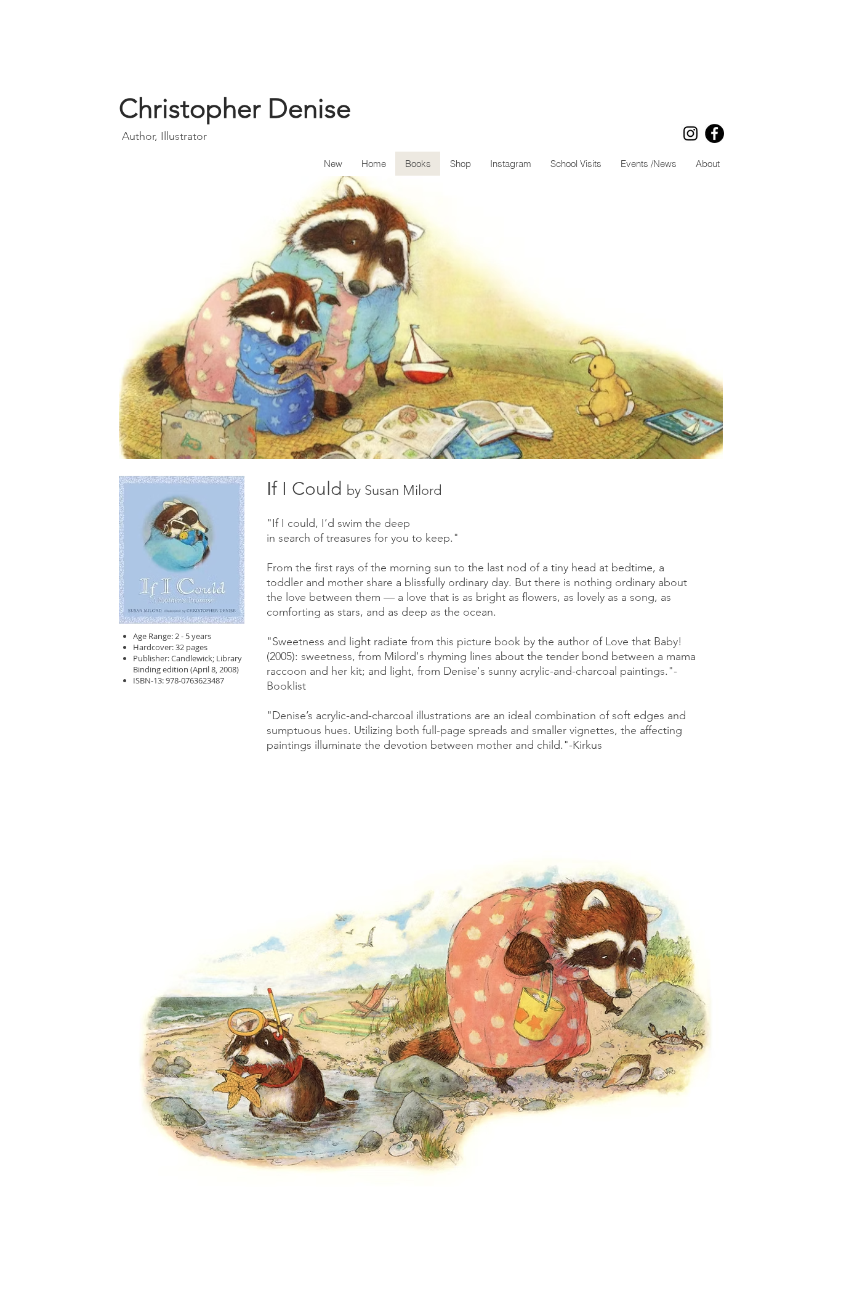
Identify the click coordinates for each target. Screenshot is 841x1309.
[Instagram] (690, 133)
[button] (421, 1024)
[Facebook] (714, 133)
